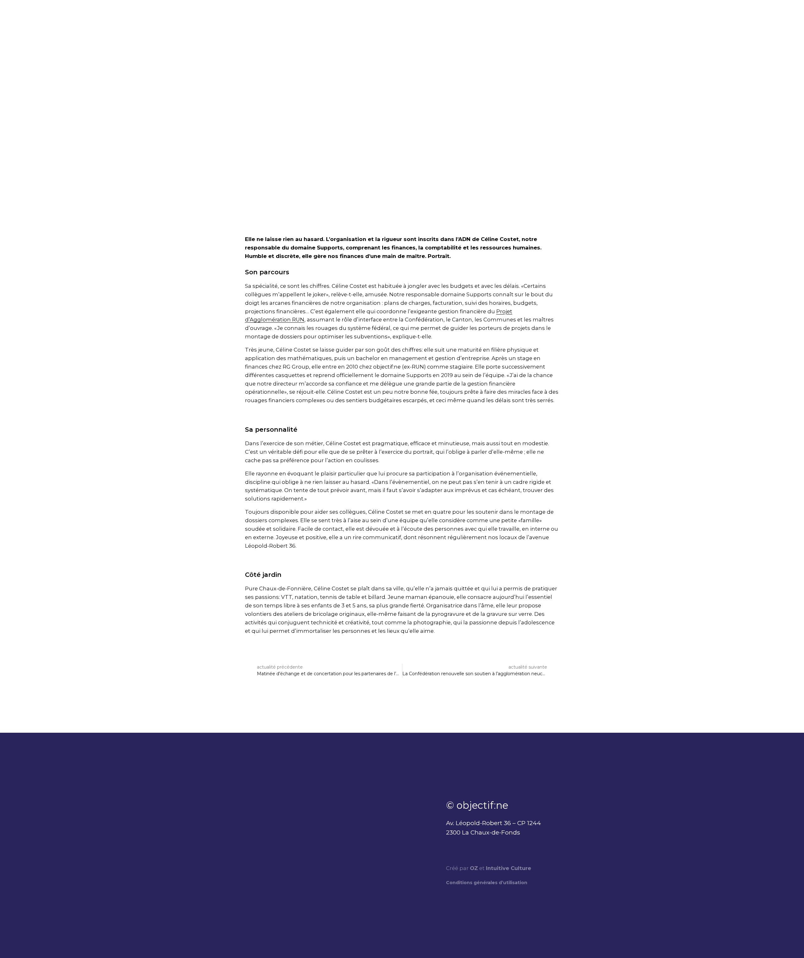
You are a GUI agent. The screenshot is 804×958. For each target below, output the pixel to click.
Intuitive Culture (508, 868)
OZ (474, 868)
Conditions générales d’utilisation (486, 882)
